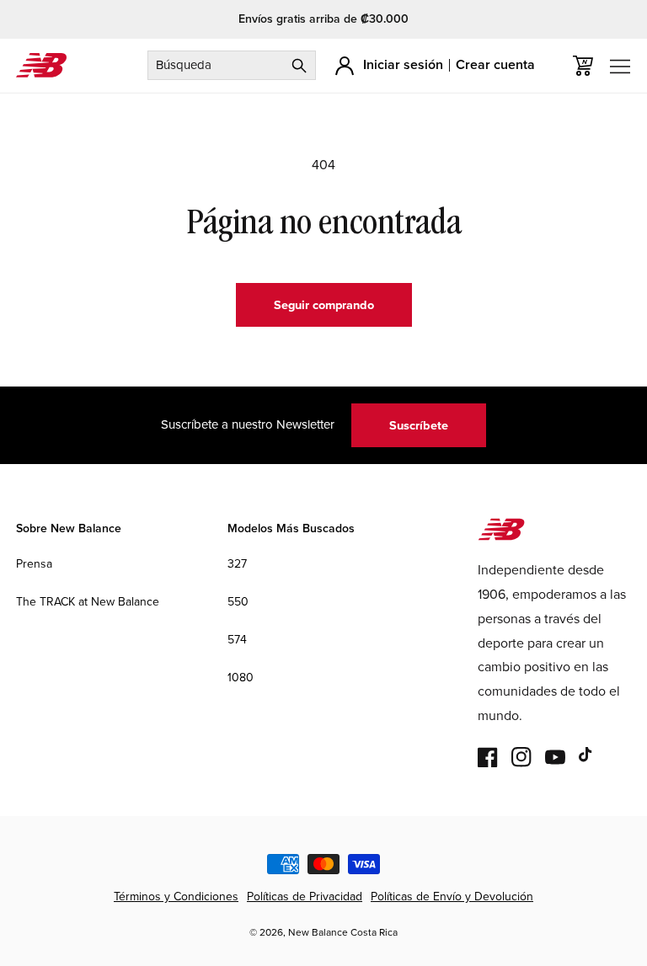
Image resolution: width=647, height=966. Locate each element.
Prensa (34, 563)
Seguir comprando (324, 304)
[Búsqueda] (299, 65)
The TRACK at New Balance (87, 601)
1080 (240, 677)
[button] (583, 65)
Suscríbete (418, 425)
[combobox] (231, 65)
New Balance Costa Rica (343, 932)
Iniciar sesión (403, 64)
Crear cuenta (495, 64)
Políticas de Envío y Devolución (452, 896)
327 (237, 563)
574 (237, 639)
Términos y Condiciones (176, 896)
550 (238, 601)
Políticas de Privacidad (304, 896)
